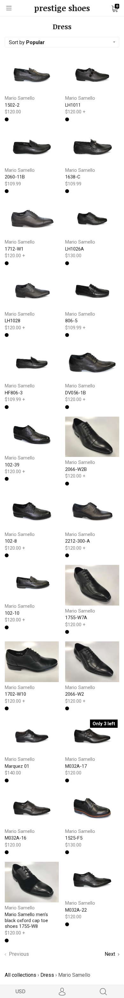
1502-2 (12, 105)
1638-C (72, 177)
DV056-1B (75, 393)
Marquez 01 (17, 766)
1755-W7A (76, 617)
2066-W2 (74, 694)
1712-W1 (14, 249)
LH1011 (73, 105)
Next (110, 954)
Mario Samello (20, 98)
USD (20, 991)
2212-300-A (77, 541)
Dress (47, 975)
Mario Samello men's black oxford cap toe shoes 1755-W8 (26, 920)
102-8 (11, 541)
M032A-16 (15, 838)
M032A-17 (76, 766)
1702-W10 (15, 694)
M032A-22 (76, 910)
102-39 (12, 465)
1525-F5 (73, 838)
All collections (20, 975)
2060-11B (15, 177)
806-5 (71, 321)
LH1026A (74, 249)
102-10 (12, 613)
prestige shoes (62, 8)
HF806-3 (14, 393)
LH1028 (12, 321)
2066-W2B (76, 469)
